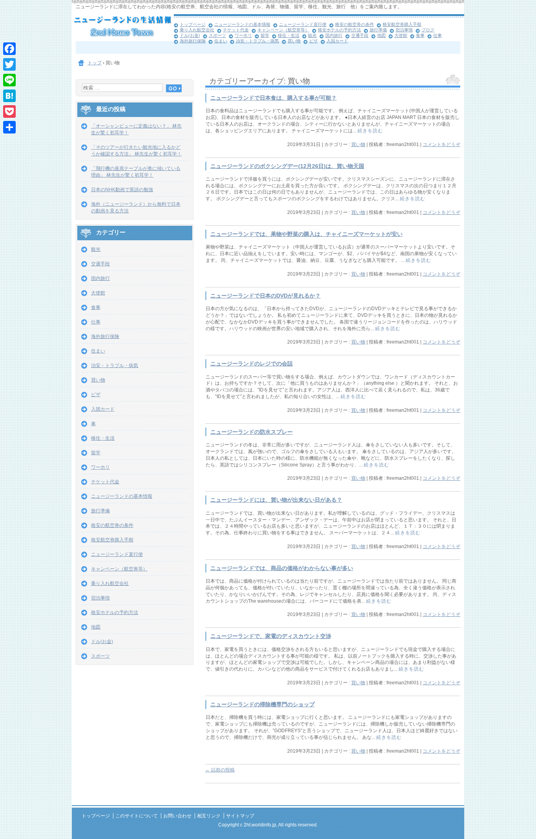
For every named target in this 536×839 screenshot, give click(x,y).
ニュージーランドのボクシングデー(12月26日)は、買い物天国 (287, 166)
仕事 (437, 35)
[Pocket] (9, 111)
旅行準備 (378, 29)
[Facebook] (9, 49)
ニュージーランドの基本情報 (242, 24)
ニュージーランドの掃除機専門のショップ (262, 704)
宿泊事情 (404, 29)
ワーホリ (243, 35)
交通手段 (359, 35)
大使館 (400, 35)
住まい (220, 40)
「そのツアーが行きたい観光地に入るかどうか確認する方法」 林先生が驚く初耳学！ (136, 150)
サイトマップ (240, 816)
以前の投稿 (220, 770)
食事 (420, 35)
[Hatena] (9, 96)
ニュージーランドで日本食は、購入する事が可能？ (273, 98)
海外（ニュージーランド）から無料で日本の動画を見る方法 (135, 207)
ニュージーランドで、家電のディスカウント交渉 (270, 636)
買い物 (294, 40)
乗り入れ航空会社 (197, 29)
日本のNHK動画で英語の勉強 (122, 189)
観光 (312, 35)
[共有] (9, 127)
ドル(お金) (190, 35)
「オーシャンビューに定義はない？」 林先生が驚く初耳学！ (136, 129)
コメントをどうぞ (441, 144)
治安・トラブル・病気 (257, 40)
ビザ (313, 40)
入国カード (337, 40)
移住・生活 (288, 35)
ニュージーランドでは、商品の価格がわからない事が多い (281, 568)
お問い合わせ (177, 816)
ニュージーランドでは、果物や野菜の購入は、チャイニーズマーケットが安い (306, 234)
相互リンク (209, 816)
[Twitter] (9, 64)
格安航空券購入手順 (402, 24)
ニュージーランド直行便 (302, 24)
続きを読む (370, 130)
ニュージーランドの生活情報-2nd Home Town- (123, 27)
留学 (265, 35)
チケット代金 (236, 29)
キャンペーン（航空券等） (283, 29)
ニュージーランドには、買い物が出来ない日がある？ (276, 500)
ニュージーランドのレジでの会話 (251, 364)
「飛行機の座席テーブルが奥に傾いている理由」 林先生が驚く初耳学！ (135, 172)
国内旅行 (334, 35)
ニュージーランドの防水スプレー (251, 432)
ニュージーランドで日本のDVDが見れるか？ (265, 296)
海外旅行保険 (193, 40)
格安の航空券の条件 (354, 24)
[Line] (9, 80)
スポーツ (217, 35)
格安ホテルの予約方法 (339, 29)
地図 (381, 35)
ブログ (427, 29)
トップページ (193, 24)
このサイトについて (136, 816)
